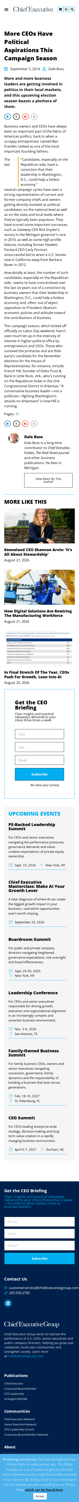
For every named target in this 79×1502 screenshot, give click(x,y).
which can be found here (44, 1490)
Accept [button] (40, 1496)
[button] (7, 117)
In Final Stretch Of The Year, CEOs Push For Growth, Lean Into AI (36, 674)
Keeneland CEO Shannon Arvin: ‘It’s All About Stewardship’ (38, 552)
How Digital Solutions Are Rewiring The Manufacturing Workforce (38, 613)
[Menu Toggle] (6, 9)
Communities (17, 1411)
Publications (16, 1375)
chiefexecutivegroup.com (25, 1356)
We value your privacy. (45, 785)
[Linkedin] (8, 1303)
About (10, 1446)
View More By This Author (48, 480)
